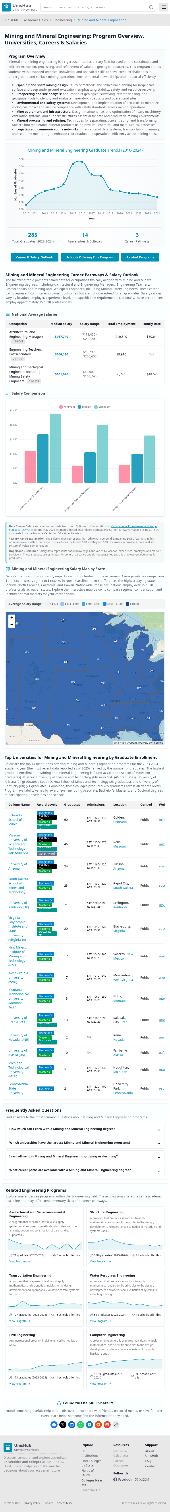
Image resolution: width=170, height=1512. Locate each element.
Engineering (63, 20)
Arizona (119, 868)
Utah (124, 1022)
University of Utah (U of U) (17, 1020)
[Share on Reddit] (98, 1424)
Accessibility (64, 1503)
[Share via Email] (107, 1424)
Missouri (119, 846)
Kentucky (120, 907)
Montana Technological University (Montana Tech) (18, 998)
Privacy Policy (31, 1503)
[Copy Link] (116, 1424)
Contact (150, 1466)
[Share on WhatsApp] (80, 1424)
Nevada (119, 1039)
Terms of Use (12, 1503)
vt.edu (163, 928)
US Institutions (90, 1453)
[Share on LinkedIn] (71, 1424)
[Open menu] (163, 7)
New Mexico (123, 956)
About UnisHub (151, 1453)
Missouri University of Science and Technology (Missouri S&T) (18, 844)
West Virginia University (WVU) (18, 977)
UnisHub (11, 20)
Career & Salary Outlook (34, 257)
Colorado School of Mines (15, 819)
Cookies (48, 1503)
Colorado (120, 822)
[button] (11, 618)
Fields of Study (87, 1472)
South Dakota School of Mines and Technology (18, 885)
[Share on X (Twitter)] (62, 1424)
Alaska (118, 1055)
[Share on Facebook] (54, 1424)
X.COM (144, 1479)
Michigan (120, 1072)
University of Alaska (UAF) (17, 1052)
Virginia (119, 931)
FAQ (148, 1461)
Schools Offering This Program (89, 257)
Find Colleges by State (91, 1463)
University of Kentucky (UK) (18, 905)
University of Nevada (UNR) (18, 1037)
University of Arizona (17, 866)
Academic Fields (36, 20)
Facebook (125, 1479)
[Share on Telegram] (89, 1424)
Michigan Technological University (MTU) (18, 1069)
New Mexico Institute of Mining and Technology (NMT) (17, 956)
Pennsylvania (123, 1093)
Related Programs (140, 257)
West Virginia (123, 979)
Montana (120, 1000)
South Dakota (123, 888)
